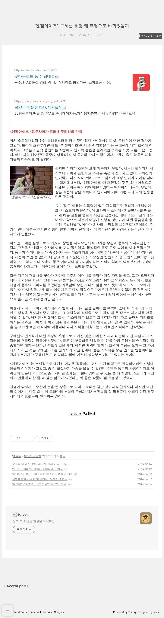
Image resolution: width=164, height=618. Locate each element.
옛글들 (17, 456)
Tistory (132, 612)
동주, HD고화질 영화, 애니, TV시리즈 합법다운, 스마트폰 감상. (62, 82)
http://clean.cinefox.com (31, 70)
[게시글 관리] (29, 438)
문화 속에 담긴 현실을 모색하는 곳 (36, 521)
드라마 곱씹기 (32, 456)
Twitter (24, 612)
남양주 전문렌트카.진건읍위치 (40, 107)
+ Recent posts (16, 586)
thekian (21, 515)
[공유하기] (24, 438)
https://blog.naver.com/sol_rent (36, 101)
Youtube (48, 612)
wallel (156, 612)
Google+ (59, 612)
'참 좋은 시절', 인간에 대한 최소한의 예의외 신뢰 (42, 474)
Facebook (36, 612)
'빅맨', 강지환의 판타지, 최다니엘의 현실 (37, 469)
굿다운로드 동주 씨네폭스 (36, 76)
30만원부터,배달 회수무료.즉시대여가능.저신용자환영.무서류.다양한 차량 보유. (75, 113)
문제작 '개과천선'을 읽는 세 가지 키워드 (37, 464)
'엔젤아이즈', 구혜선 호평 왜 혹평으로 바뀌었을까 (82, 25)
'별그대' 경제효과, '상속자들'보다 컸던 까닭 (39, 484)
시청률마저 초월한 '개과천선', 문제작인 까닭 (39, 479)
